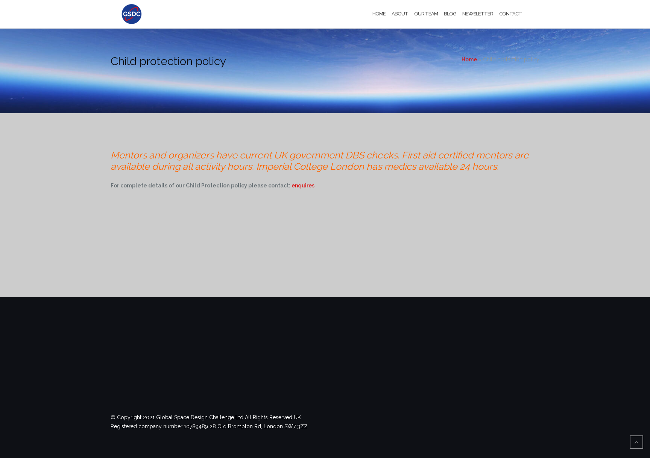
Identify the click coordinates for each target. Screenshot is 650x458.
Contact (510, 14)
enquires (303, 186)
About (400, 14)
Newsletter (477, 14)
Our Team (426, 14)
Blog (450, 14)
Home (379, 14)
